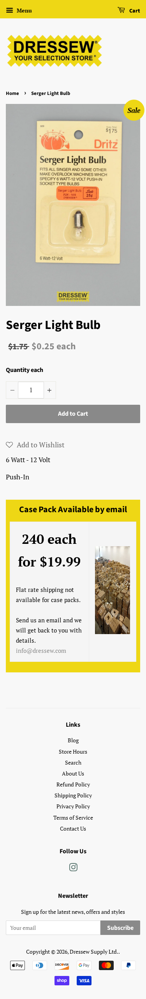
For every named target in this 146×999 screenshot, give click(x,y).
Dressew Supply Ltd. (94, 951)
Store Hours (73, 751)
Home (12, 93)
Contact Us (73, 828)
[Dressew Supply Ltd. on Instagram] (73, 868)
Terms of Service (73, 817)
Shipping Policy (73, 795)
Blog (73, 740)
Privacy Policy (73, 806)
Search (73, 762)
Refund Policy (73, 784)
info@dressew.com (41, 650)
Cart (134, 11)
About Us (73, 773)
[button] (35, 444)
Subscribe (120, 928)
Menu (23, 10)
